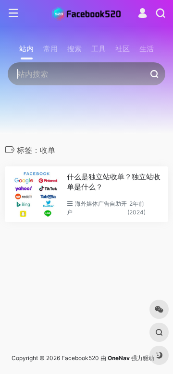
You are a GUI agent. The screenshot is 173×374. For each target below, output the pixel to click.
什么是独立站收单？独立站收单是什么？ (114, 181)
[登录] (142, 14)
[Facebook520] (86, 13)
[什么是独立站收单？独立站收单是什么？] (36, 194)
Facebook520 (80, 358)
